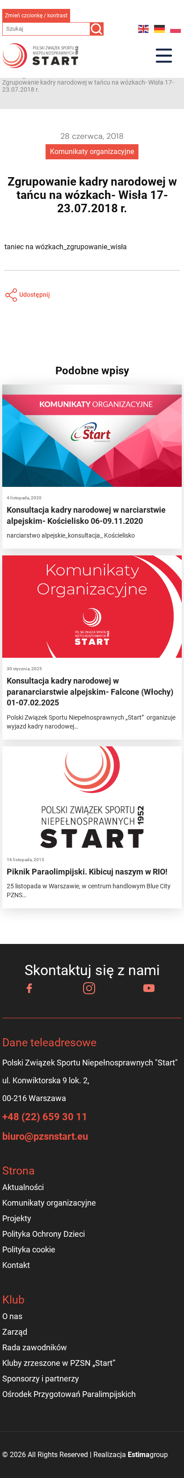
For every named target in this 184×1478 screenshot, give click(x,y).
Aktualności (23, 1187)
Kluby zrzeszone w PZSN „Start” (58, 1363)
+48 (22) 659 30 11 (45, 1116)
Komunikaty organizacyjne (92, 151)
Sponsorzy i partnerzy (40, 1378)
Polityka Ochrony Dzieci (43, 1234)
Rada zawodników (34, 1347)
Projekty (16, 1218)
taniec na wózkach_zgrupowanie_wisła (65, 247)
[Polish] (176, 28)
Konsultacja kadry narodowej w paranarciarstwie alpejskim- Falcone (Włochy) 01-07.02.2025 (90, 691)
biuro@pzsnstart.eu (45, 1136)
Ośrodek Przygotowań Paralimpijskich (69, 1394)
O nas (12, 1316)
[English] (144, 28)
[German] (160, 28)
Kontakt (16, 1265)
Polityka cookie (28, 1249)
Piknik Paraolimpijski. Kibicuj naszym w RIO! (87, 871)
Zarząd (14, 1331)
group (148, 1454)
